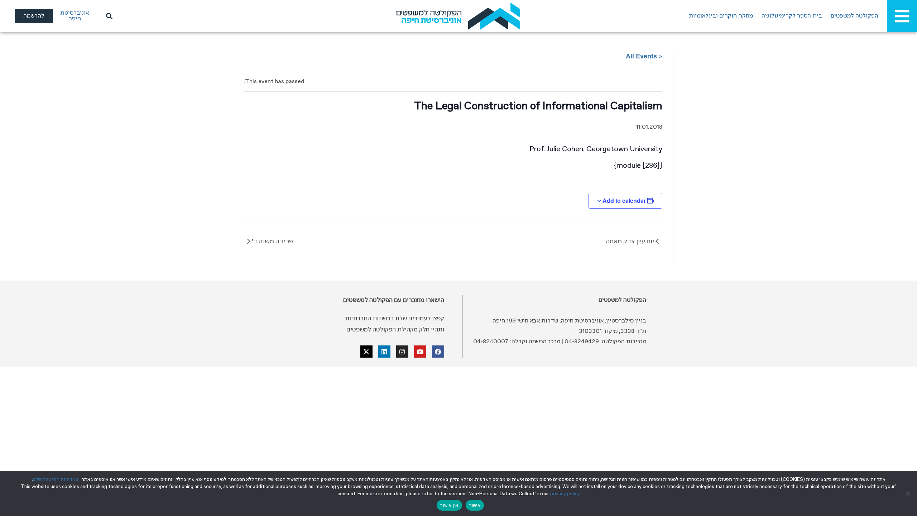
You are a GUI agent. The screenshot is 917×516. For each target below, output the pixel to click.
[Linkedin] (384, 351)
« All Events (644, 56)
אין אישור (449, 505)
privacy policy (565, 494)
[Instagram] (402, 351)
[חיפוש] (108, 16)
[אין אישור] (908, 493)
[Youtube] (420, 351)
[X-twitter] (366, 351)
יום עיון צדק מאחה (631, 241)
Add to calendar (624, 200)
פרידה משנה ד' (271, 241)
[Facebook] (438, 351)
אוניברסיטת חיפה (74, 16)
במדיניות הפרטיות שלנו (55, 480)
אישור (474, 505)
